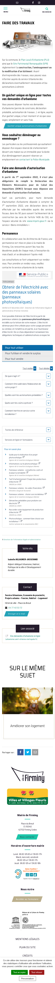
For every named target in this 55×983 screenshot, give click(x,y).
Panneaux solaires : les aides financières (25, 488)
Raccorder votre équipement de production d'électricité (26, 511)
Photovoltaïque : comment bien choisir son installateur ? (26, 520)
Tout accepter (19, 972)
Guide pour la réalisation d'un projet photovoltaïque (23, 456)
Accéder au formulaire (27, 899)
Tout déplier (44, 368)
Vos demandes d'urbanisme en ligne (23, 637)
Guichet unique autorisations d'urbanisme (27, 125)
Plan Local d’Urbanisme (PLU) (35, 60)
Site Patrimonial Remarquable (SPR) (30, 63)
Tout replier (28, 368)
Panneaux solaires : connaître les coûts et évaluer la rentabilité (26, 471)
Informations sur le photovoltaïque (23, 463)
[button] (27, 376)
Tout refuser (36, 972)
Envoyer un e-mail (16, 613)
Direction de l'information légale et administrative (22, 539)
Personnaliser (27, 978)
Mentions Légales (27, 939)
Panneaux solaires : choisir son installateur (26, 494)
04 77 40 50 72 (15, 607)
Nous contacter (27, 836)
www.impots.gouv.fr (37, 221)
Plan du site (27, 947)
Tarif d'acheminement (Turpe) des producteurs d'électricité (27, 480)
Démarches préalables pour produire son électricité (25, 502)
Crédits (28, 955)
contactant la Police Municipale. (34, 159)
